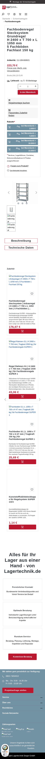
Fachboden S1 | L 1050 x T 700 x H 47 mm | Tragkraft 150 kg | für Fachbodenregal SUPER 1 (22, 435)
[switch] (5, 754)
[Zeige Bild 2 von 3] (22, 203)
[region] (22, 205)
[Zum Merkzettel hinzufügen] (32, 293)
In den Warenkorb (28, 92)
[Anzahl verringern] (20, 86)
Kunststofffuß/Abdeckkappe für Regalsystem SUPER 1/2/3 (22, 499)
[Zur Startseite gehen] (9, 7)
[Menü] (26, 13)
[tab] (21, 240)
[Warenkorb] (20, 13)
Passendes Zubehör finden (18, 114)
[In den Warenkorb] (22, 331)
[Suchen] (3, 13)
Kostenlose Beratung (22, 657)
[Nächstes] (36, 192)
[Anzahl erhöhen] (35, 86)
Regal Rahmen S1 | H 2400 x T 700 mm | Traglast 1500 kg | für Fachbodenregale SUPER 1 (22, 370)
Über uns (6, 703)
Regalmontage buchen (19, 103)
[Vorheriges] (8, 192)
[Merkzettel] (9, 13)
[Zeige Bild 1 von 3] (18, 203)
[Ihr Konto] (14, 13)
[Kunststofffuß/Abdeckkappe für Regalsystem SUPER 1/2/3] (22, 482)
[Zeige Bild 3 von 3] (27, 203)
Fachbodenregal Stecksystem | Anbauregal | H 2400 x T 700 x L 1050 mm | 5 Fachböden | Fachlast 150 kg (22, 305)
